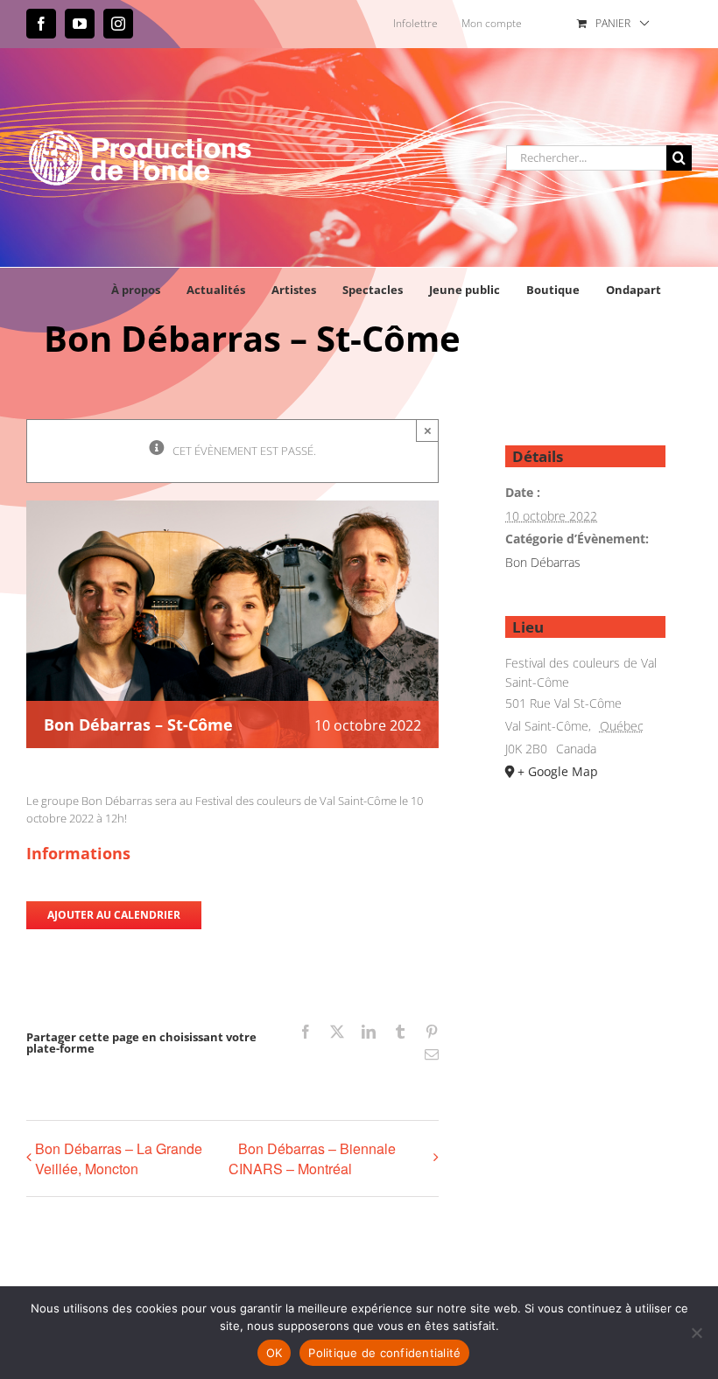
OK (274, 1353)
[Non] (696, 1332)
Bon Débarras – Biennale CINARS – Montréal (312, 1159)
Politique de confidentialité (384, 1353)
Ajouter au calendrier (113, 915)
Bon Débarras (543, 562)
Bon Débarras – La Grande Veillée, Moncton (118, 1158)
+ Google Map (557, 771)
